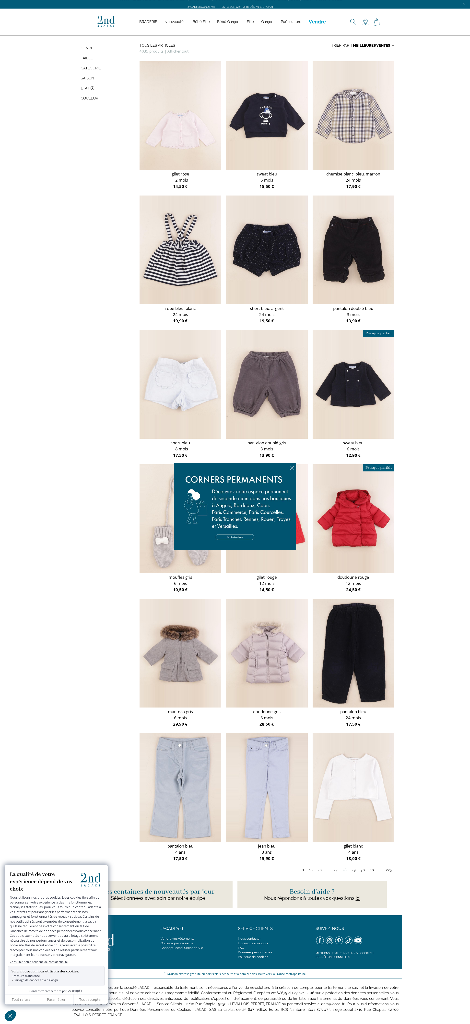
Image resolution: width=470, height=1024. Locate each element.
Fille (250, 22)
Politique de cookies (253, 957)
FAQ (241, 948)
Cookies (366, 953)
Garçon (267, 22)
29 (354, 870)
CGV (355, 953)
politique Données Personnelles (142, 1009)
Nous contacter (249, 938)
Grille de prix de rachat (177, 943)
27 (336, 870)
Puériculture (291, 22)
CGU (347, 953)
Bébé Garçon (228, 22)
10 (311, 870)
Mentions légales (329, 953)
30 (363, 870)
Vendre (317, 22)
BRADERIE (148, 22)
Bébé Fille (201, 22)
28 (344, 870)
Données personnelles (255, 952)
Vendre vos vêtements (177, 938)
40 (372, 870)
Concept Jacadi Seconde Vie (182, 948)
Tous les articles (157, 45)
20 (319, 870)
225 (389, 870)
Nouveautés (174, 22)
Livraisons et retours (253, 943)
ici (358, 898)
